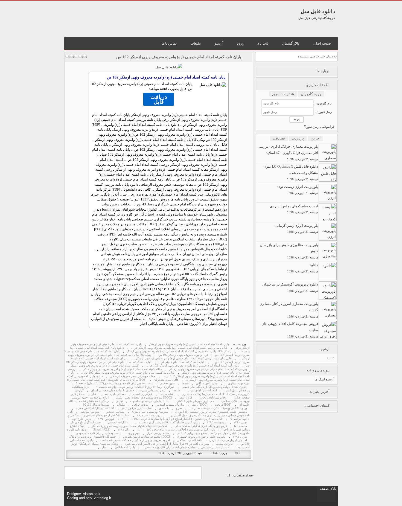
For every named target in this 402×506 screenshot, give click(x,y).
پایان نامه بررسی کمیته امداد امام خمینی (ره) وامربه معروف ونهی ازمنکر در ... (179, 347)
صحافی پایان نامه (115, 394)
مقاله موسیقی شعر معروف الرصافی (132, 376)
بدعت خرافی (140, 404)
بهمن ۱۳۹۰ (240, 422)
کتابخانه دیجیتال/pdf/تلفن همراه (95, 408)
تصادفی (279, 138)
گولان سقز (185, 397)
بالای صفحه (328, 489)
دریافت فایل (158, 99)
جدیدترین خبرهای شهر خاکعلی (195, 401)
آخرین (316, 138)
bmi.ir (176, 390)
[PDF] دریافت (223, 404)
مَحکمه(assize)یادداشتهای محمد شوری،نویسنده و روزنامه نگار (130, 426)
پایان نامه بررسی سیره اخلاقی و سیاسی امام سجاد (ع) (181, 429)
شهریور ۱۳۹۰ (106, 418)
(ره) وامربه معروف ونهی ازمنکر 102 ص (183, 354)
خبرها (185, 383)
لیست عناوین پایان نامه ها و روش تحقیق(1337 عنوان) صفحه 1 (114, 383)
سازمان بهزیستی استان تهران (150, 411)
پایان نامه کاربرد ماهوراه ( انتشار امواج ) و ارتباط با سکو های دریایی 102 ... (176, 418)
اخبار (94, 394)
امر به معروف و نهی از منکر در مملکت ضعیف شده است (135, 440)
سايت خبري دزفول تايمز (136, 408)
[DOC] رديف (199, 404)
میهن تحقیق (167, 383)
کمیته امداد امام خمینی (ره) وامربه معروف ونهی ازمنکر (104, 365)
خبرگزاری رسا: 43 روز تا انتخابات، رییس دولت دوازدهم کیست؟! (135, 386)
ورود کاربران (311, 94)
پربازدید (298, 138)
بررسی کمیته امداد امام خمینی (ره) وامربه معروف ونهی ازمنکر (208, 369)
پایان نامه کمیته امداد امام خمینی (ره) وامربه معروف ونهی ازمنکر (189, 344)
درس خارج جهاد (81, 418)
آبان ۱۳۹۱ (124, 429)
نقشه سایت (167, 394)
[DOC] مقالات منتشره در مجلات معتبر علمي (144, 397)
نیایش (119, 401)
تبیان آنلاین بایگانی (207, 383)
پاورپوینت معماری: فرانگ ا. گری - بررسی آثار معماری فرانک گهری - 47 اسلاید (288, 152)
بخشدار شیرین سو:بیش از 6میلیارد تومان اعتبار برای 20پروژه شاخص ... (186, 447)
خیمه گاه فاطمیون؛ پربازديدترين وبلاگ (92, 436)
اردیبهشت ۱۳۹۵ (216, 422)
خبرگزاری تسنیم (143, 394)
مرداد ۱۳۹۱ (240, 436)
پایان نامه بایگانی (125, 447)
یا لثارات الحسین (118, 422)
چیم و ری (134, 433)
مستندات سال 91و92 (96, 404)
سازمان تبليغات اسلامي (170, 404)
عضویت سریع (283, 94)
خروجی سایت (224, 443)
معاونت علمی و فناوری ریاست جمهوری (201, 436)
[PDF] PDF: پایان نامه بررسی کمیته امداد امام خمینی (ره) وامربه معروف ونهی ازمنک (179, 351)
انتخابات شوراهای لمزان (202, 390)
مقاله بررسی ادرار (158, 433)
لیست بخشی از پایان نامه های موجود (98, 433)
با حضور (164, 408)
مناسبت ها (240, 426)
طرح (179, 408)
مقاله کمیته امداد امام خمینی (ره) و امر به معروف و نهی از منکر (122, 369)
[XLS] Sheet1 (101, 429)
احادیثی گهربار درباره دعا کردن (228, 440)
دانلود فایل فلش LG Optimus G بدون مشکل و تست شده (291, 172)
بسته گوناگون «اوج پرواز (86, 422)
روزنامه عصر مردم (148, 415)
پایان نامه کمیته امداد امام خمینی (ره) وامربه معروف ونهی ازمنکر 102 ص (178, 57)
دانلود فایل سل (318, 11)
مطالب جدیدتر (115, 411)
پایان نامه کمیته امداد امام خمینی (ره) (182, 361)
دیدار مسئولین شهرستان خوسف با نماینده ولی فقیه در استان (128, 390)
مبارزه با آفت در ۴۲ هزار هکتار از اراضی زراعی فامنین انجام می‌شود (167, 443)
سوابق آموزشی (89, 411)
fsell (237, 452)
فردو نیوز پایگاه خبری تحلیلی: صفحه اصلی (201, 426)
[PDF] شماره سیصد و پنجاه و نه (149, 401)
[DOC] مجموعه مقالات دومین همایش (146, 436)
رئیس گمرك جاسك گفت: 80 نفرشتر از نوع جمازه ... (167, 422)
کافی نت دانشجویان (166, 379)
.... (138, 429)
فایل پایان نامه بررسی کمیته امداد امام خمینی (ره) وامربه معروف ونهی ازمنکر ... (181, 358)
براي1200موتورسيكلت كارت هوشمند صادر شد (218, 408)
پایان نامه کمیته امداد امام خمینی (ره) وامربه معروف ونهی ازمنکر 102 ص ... (192, 365)
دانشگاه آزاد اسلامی (189, 440)
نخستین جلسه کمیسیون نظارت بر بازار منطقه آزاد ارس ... (211, 411)
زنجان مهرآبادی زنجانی (213, 397)
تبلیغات (120, 404)
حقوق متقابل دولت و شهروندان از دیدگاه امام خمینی (214, 386)
